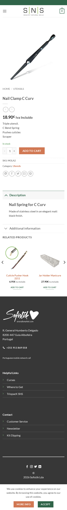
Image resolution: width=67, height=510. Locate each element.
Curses (11, 380)
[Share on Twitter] (18, 174)
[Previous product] (11, 109)
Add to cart (32, 150)
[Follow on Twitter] (35, 466)
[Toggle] (6, 195)
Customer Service (17, 421)
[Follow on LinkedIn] (39, 466)
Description (17, 195)
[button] (5, 11)
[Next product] (5, 109)
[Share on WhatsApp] (6, 174)
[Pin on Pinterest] (30, 174)
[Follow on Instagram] (31, 466)
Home (6, 88)
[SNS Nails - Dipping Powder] (33, 11)
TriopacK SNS (15, 393)
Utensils (18, 88)
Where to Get (15, 387)
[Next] (64, 269)
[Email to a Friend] (24, 174)
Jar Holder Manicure (50, 275)
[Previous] (3, 269)
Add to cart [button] (17, 287)
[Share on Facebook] (12, 174)
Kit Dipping (13, 435)
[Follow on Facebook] (27, 466)
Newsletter (13, 428)
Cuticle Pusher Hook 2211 (17, 277)
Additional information (24, 228)
